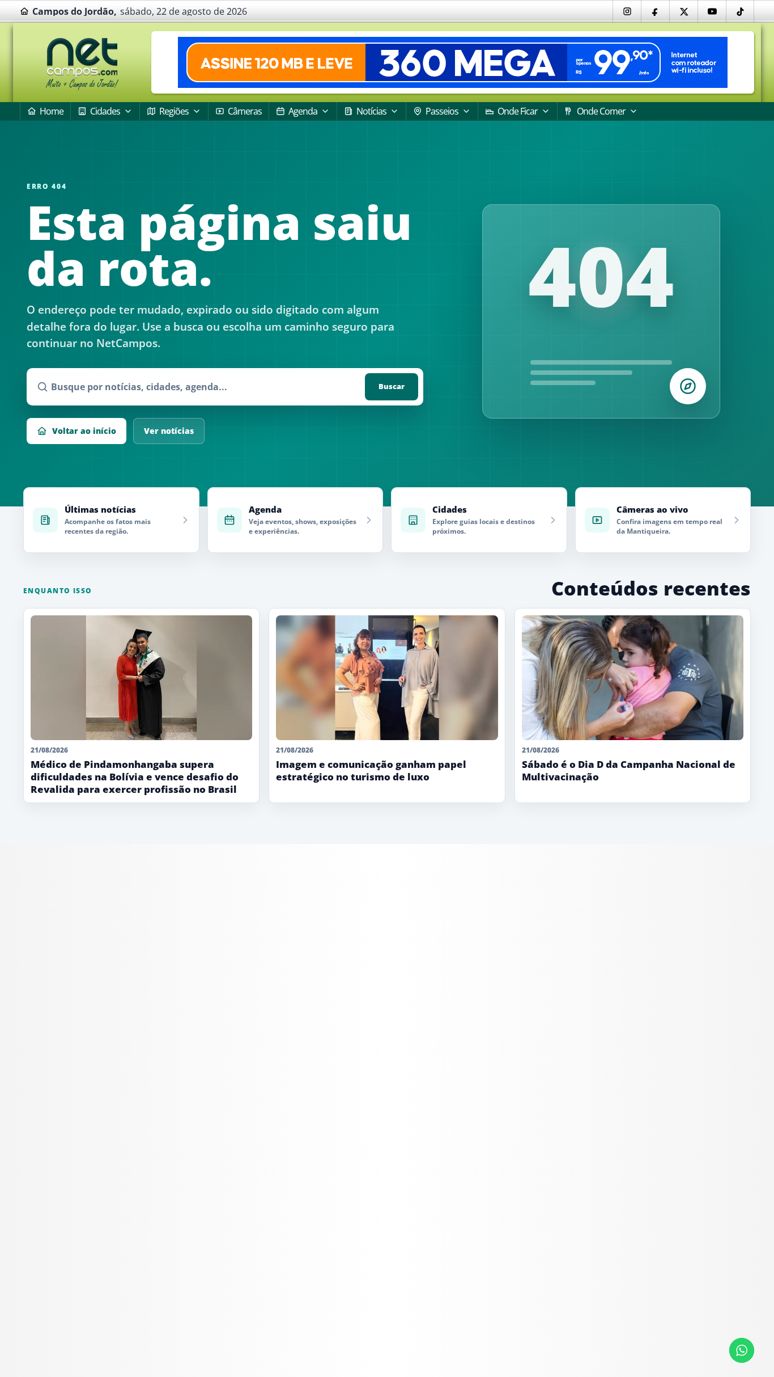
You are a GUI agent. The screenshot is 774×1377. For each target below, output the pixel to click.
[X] (683, 11)
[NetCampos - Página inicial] (82, 63)
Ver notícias (169, 430)
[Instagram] (627, 11)
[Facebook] (655, 11)
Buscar (392, 386)
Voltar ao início (84, 430)
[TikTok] (740, 11)
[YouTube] (712, 11)
